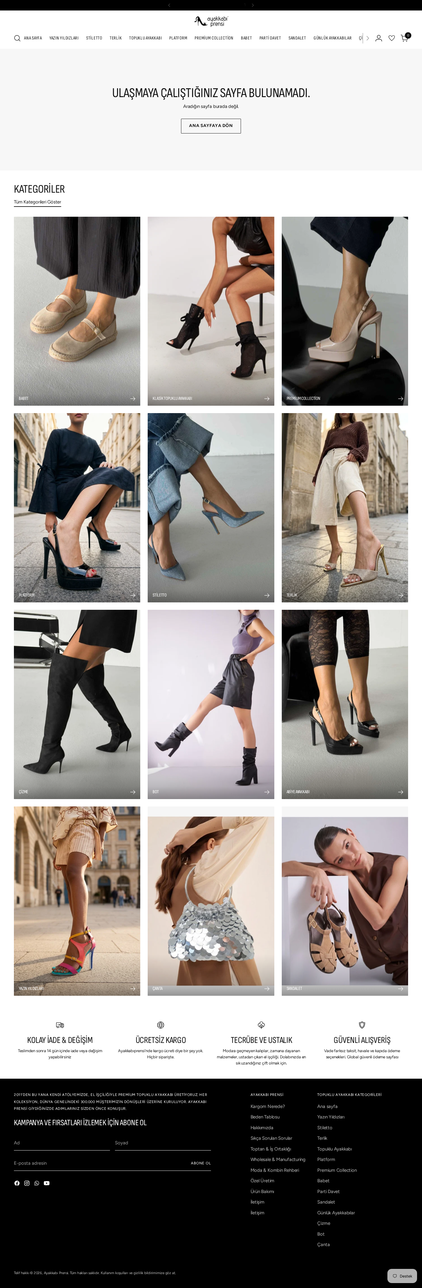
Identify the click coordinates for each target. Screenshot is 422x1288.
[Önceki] (169, 5)
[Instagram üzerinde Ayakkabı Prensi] (27, 1184)
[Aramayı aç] (17, 38)
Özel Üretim (263, 1180)
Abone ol (201, 1163)
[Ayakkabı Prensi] (211, 21)
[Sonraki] (253, 5)
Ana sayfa (327, 1106)
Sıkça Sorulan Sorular (271, 1138)
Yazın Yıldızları (330, 1117)
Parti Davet (328, 1191)
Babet (323, 1180)
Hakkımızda (262, 1127)
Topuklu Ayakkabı (334, 1149)
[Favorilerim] (392, 38)
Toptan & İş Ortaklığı (271, 1149)
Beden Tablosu (265, 1117)
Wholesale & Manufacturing (278, 1159)
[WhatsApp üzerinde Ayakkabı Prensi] (37, 1184)
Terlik (322, 1138)
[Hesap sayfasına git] (379, 38)
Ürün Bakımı (262, 1191)
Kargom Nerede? (268, 1106)
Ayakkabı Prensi (56, 1273)
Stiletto (324, 1127)
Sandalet (326, 1202)
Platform (326, 1159)
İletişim (257, 1202)
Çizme (323, 1223)
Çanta (323, 1244)
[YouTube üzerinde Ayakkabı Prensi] (47, 1184)
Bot (320, 1234)
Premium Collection (337, 1170)
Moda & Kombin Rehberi (275, 1170)
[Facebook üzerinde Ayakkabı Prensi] (17, 1184)
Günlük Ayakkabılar (336, 1213)
